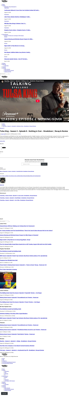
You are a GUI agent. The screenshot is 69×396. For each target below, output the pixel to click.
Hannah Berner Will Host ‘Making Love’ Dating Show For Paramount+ (17, 226)
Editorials (4, 64)
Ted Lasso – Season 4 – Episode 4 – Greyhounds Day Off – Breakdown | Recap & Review (22, 350)
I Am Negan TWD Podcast (9, 380)
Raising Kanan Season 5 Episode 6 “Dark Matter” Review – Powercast (17, 334)
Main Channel (7, 69)
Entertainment (5, 34)
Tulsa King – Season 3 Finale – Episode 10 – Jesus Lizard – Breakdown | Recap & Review (18, 195)
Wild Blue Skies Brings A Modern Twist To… (15, 23)
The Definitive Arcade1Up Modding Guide (10, 251)
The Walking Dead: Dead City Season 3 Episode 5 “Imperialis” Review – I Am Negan (21, 293)
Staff (3, 359)
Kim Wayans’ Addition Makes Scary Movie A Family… (17, 52)
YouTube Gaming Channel (7, 363)
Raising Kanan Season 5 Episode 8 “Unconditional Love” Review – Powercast (19, 297)
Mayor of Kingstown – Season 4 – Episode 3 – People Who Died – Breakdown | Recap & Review (17, 171)
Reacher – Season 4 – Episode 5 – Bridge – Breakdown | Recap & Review (18, 341)
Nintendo (6, 373)
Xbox (5, 372)
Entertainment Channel (9, 70)
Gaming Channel (7, 71)
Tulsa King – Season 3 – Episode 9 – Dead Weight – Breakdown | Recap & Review (17, 197)
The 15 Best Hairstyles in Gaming (8, 269)
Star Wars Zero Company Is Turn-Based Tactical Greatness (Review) (17, 345)
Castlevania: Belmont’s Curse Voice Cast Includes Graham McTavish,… (22, 10)
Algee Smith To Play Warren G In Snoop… (14, 45)
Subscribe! (2, 141)
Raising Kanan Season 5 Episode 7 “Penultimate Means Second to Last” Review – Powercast (23, 329)
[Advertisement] (32, 209)
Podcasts (4, 66)
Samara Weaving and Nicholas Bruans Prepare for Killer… (18, 39)
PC (4, 374)
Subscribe (44, 164)
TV (3, 128)
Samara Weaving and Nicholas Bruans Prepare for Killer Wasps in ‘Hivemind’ (19, 235)
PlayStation (6, 7)
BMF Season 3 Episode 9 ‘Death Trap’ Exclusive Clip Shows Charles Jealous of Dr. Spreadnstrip (23, 255)
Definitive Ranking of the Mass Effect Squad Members (13, 313)
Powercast (6, 379)
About (3, 4)
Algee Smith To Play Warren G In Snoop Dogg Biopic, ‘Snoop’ (15, 239)
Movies (5, 36)
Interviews (6, 65)
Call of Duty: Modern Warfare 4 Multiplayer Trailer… (17, 16)
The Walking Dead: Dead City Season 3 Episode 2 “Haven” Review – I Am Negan (20, 302)
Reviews (3, 63)
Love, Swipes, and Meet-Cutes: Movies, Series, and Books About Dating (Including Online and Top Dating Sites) (20, 175)
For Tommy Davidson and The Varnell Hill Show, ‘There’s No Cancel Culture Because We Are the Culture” (26, 230)
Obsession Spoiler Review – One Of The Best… (16, 59)
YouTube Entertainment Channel (9, 362)
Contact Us (4, 360)
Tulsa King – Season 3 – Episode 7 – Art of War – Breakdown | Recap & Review (16, 200)
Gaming (3, 5)
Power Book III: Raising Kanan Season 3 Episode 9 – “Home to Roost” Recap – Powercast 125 (23, 265)
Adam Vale (3, 134)
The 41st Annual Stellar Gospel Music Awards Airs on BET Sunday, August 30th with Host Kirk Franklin (25, 244)
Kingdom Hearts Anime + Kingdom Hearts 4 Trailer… (17, 30)
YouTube (4, 68)
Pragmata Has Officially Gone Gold (8, 260)
